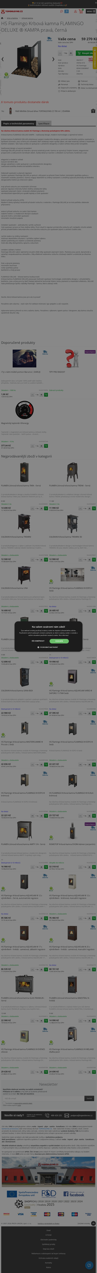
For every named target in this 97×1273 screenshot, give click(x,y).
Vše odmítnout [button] (38, 641)
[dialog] (48, 636)
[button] (48, 647)
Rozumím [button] (59, 641)
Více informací (64, 635)
